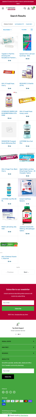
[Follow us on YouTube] (10, 392)
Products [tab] (8, 24)
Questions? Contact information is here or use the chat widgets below (18, 2)
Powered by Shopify (7, 413)
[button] (31, 29)
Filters (24, 29)
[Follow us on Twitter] (7, 392)
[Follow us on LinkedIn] (14, 392)
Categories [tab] (19, 24)
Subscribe (18, 308)
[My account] (29, 8)
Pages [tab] (29, 24)
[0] (32, 8)
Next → (26, 272)
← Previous (9, 272)
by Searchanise (23, 415)
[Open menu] (3, 8)
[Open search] (25, 8)
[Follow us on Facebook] (3, 392)
